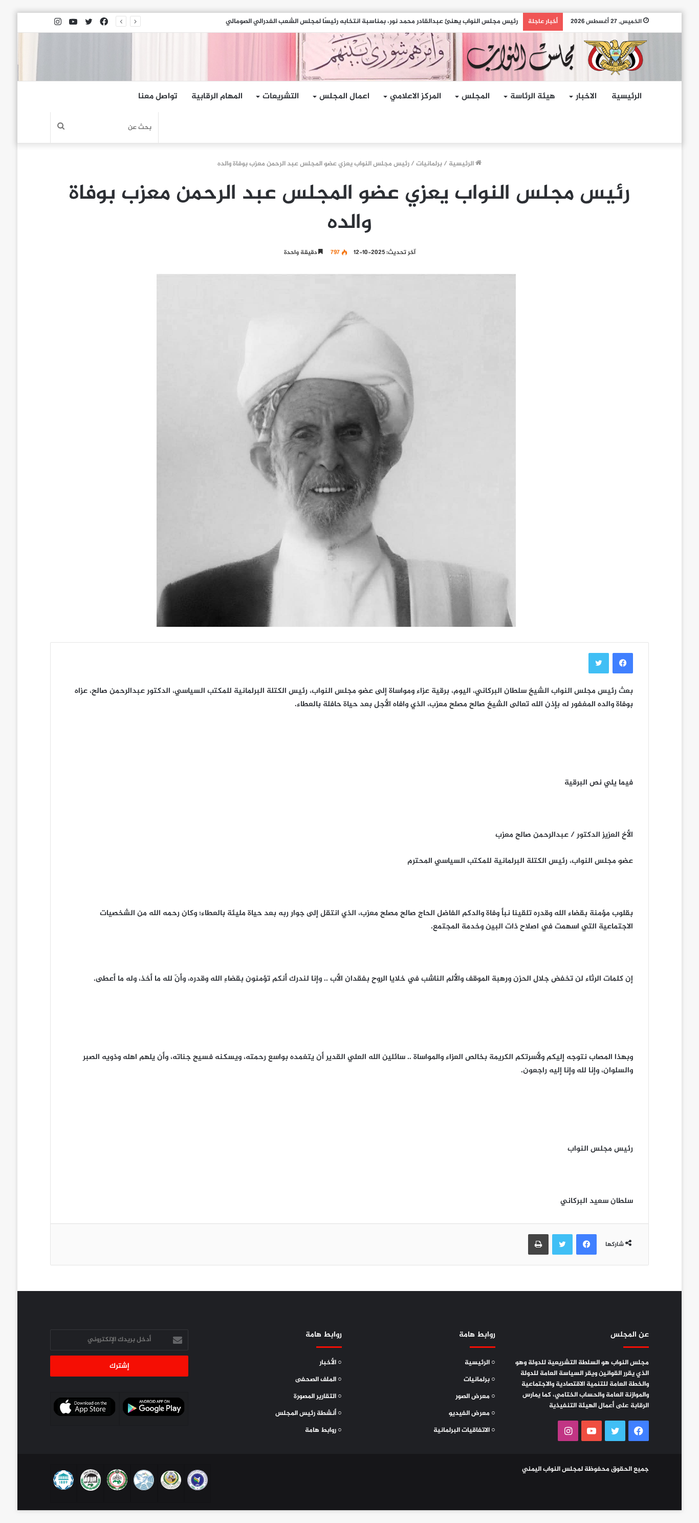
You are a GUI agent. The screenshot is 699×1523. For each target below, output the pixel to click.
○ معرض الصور (475, 1396)
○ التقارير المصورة (318, 1396)
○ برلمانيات (479, 1379)
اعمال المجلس (344, 96)
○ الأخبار (330, 1362)
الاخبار (586, 96)
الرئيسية (626, 96)
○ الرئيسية (480, 1362)
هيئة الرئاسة (532, 96)
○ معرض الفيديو (472, 1413)
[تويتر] (598, 663)
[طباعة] (538, 1244)
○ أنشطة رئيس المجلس (308, 1413)
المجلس (476, 96)
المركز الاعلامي (415, 96)
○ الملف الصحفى (318, 1379)
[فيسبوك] (623, 663)
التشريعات (281, 96)
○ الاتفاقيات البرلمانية (464, 1430)
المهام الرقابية (217, 96)
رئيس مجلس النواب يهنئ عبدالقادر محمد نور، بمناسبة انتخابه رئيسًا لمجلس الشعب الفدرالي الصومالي (372, 21)
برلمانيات (429, 164)
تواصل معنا (157, 96)
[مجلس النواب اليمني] (554, 57)
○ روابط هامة (323, 1430)
